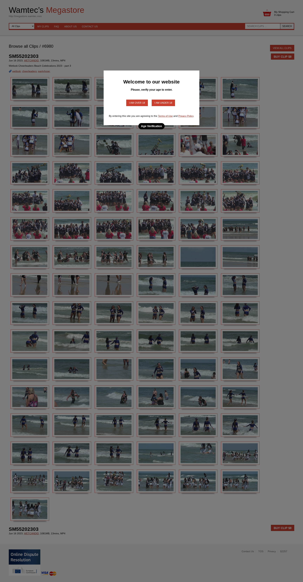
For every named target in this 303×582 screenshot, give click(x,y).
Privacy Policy (185, 116)
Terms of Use (165, 116)
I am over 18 (137, 102)
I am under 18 (163, 102)
